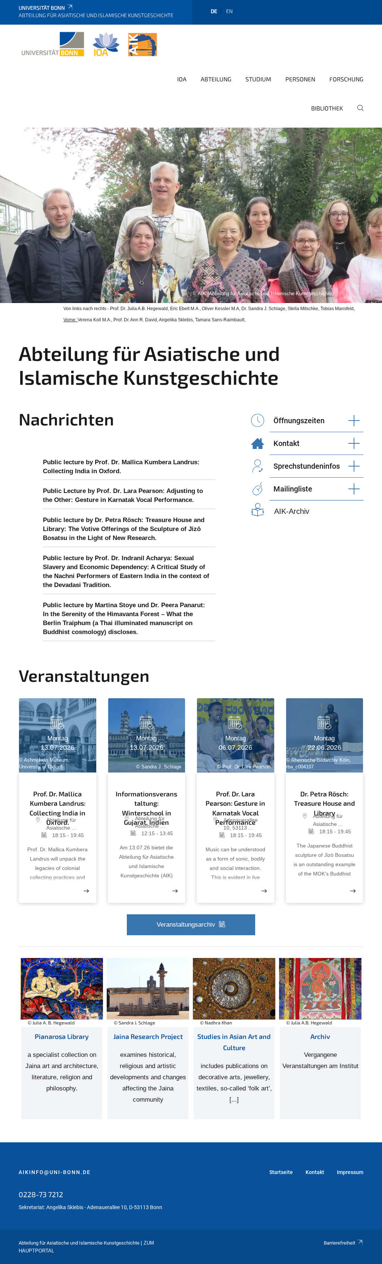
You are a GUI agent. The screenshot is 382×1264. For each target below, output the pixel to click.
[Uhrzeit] (39, 835)
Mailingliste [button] (292, 488)
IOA (182, 78)
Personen (300, 78)
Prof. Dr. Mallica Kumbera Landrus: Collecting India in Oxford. (57, 801)
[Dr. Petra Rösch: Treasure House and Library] (353, 891)
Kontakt (315, 1172)
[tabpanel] (191, 215)
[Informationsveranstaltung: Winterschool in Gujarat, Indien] (175, 891)
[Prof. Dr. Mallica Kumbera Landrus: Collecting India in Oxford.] (86, 891)
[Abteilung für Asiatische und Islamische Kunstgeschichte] (89, 44)
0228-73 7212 (41, 1194)
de (214, 11)
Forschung (346, 78)
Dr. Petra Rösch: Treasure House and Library (324, 799)
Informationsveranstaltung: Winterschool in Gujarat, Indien (146, 800)
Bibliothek (327, 108)
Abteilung (216, 78)
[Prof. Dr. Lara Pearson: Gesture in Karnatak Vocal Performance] (264, 891)
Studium (258, 78)
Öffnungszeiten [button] (299, 420)
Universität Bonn (42, 7)
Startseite (281, 1172)
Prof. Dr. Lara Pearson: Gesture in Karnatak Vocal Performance (235, 801)
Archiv (320, 1036)
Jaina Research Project (148, 1036)
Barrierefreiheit (339, 1243)
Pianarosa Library (62, 1036)
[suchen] (357, 113)
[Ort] (36, 823)
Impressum (350, 1172)
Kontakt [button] (286, 443)
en (229, 11)
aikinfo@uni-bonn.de (55, 1172)
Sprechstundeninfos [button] (306, 466)
